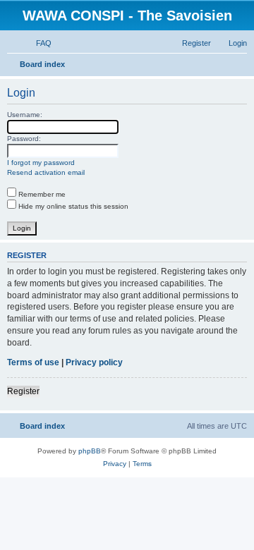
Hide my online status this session (72, 206)
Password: (24, 138)
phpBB (89, 451)
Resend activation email (46, 172)
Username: (24, 114)
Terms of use (33, 362)
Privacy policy (94, 362)
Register (23, 391)
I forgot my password (41, 162)
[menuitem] (37, 43)
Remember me (41, 194)
